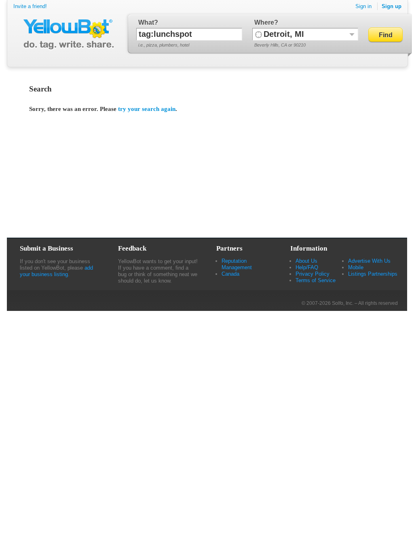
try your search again (146, 109)
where (264, 22)
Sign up (391, 6)
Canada (230, 274)
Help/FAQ (307, 267)
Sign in (363, 6)
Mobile (355, 267)
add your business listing (56, 271)
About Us (306, 261)
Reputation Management (237, 264)
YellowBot (66, 34)
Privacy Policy (313, 274)
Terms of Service (316, 280)
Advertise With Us (369, 261)
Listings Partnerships (372, 274)
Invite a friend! (30, 6)
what (146, 22)
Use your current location (258, 34)
